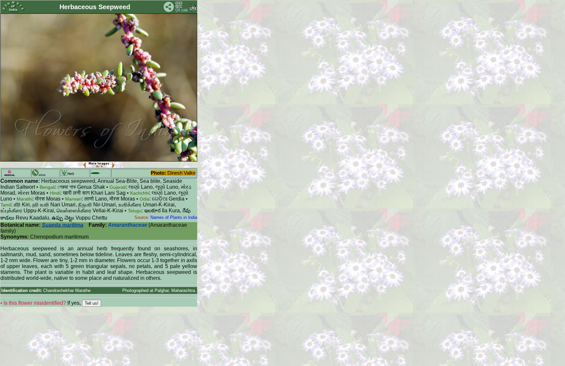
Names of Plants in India (173, 217)
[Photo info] (193, 8)
